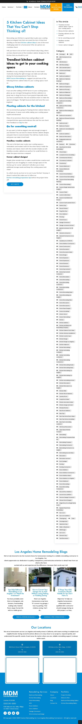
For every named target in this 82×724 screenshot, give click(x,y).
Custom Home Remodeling (67, 176)
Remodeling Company (65, 442)
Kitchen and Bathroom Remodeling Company (63, 326)
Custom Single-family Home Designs (65, 188)
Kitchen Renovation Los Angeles (64, 387)
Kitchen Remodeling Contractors (63, 361)
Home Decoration (64, 249)
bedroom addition (64, 133)
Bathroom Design (64, 84)
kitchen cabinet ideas (28, 43)
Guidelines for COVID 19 (66, 240)
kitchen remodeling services (67, 380)
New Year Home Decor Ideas (67, 416)
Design (56, 7)
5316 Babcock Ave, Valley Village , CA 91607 (59, 647)
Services (10, 7)
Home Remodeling (64, 279)
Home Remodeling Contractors (62, 288)
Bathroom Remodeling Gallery (69, 700)
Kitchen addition (64, 322)
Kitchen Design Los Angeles (67, 341)
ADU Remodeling (64, 65)
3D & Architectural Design (36, 714)
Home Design (63, 255)
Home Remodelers (64, 277)
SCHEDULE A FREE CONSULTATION (54, 617)
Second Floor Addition (65, 491)
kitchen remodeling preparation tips (19, 178)
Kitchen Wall (63, 391)
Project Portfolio (66, 695)
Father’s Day (63, 205)
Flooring (62, 217)
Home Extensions (64, 266)
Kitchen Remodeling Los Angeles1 (64, 376)
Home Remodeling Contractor (62, 283)
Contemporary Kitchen (66, 157)
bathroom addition (65, 76)
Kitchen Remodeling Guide (66, 365)
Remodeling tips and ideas (67, 453)
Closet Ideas (63, 152)
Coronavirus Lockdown (66, 160)
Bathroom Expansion (65, 86)
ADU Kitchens (63, 62)
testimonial (68, 6)
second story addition (65, 494)
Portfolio (19, 7)
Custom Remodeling (65, 184)
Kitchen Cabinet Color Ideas (67, 330)
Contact (36, 7)
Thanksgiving (63, 518)
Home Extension (64, 263)
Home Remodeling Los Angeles (63, 296)
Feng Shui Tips (63, 211)
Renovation (63, 455)
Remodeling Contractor (66, 445)
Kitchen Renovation (65, 383)
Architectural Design (65, 70)
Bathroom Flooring (64, 89)
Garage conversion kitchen (67, 225)
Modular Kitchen (64, 408)
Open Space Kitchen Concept (63, 430)
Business (62, 144)
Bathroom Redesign (65, 95)
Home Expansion (64, 258)
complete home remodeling (67, 155)
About (30, 7)
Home (4, 7)
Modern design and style (66, 405)
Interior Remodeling (65, 317)
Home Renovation (64, 302)
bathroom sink (63, 123)
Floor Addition (63, 214)
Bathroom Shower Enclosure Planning (65, 119)
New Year (62, 413)
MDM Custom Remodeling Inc (17, 78)
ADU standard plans (65, 67)
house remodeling (64, 311)
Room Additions (64, 481)
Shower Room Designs (65, 500)
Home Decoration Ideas (66, 252)
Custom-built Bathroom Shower (64, 199)
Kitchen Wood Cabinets (66, 393)
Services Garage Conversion (67, 497)
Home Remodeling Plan (66, 300)
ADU (25, 7)
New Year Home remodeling (67, 419)
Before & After (65, 698)
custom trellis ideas (65, 195)
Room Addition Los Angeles (67, 478)
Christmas (72, 144)
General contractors (65, 233)
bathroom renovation (65, 115)
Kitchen (62, 319)
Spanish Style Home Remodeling (63, 509)
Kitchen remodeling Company (63, 351)
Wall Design (63, 530)
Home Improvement (65, 269)
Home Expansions (64, 260)
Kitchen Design (63, 339)
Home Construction (65, 246)
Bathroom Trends (64, 126)
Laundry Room (63, 396)
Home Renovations (65, 305)
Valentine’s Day (64, 524)
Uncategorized (63, 521)
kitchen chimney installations (67, 333)
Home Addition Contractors (67, 243)
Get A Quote (15, 184)
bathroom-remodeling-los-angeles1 (65, 130)
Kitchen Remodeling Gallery (69, 703)
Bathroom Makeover (65, 92)
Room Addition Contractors (67, 472)
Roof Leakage (63, 461)
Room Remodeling (64, 484)
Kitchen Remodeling (65, 347)
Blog (51, 700)
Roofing (62, 464)
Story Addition (33, 708)
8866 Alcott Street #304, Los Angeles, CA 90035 (22, 647)
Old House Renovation (65, 427)
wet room (62, 532)
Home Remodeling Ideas (66, 292)
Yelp (20, 123)
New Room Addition (65, 410)
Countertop (63, 163)
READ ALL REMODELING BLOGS (25, 617)
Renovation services (65, 458)
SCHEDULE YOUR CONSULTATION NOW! (42, 1)
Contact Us (53, 703)
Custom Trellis (63, 192)
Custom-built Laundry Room (67, 202)
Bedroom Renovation (65, 136)
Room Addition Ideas (65, 475)
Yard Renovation (64, 538)
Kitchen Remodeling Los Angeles (64, 371)
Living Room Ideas (64, 399)
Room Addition (64, 470)
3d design (62, 54)
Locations (53, 698)
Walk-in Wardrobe (64, 527)
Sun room (62, 513)
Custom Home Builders (66, 174)
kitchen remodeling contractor (63, 356)
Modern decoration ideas (66, 402)
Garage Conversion (65, 222)
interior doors (63, 314)
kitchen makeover (64, 344)
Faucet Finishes (64, 208)
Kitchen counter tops (65, 336)
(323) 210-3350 (22, 652)
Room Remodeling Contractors (62, 488)
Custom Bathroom (64, 166)
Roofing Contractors (65, 467)
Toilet (73, 518)
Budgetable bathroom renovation (63, 140)
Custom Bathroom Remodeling (62, 170)
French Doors (63, 219)
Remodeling (63, 434)
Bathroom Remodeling (65, 98)
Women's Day (63, 535)
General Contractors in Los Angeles (65, 237)
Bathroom (62, 73)
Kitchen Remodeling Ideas (66, 367)
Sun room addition (65, 515)
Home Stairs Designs (65, 308)
